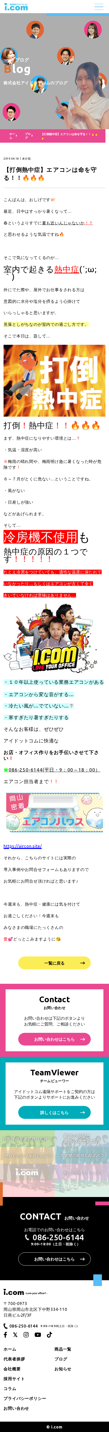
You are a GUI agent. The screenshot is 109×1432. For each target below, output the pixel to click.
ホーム (10, 1349)
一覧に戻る (54, 963)
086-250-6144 (58, 1237)
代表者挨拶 (14, 1359)
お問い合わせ (16, 1408)
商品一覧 (63, 1349)
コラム (10, 1388)
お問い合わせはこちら (54, 1039)
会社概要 (12, 1368)
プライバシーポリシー (25, 1398)
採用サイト (14, 1378)
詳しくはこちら (54, 1112)
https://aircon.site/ (23, 846)
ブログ (28, 135)
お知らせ (63, 1368)
